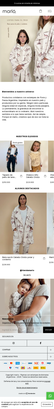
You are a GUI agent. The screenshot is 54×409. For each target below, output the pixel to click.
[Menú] (49, 11)
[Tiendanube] (27, 393)
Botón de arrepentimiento (27, 388)
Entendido (47, 404)
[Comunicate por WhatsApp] (50, 396)
